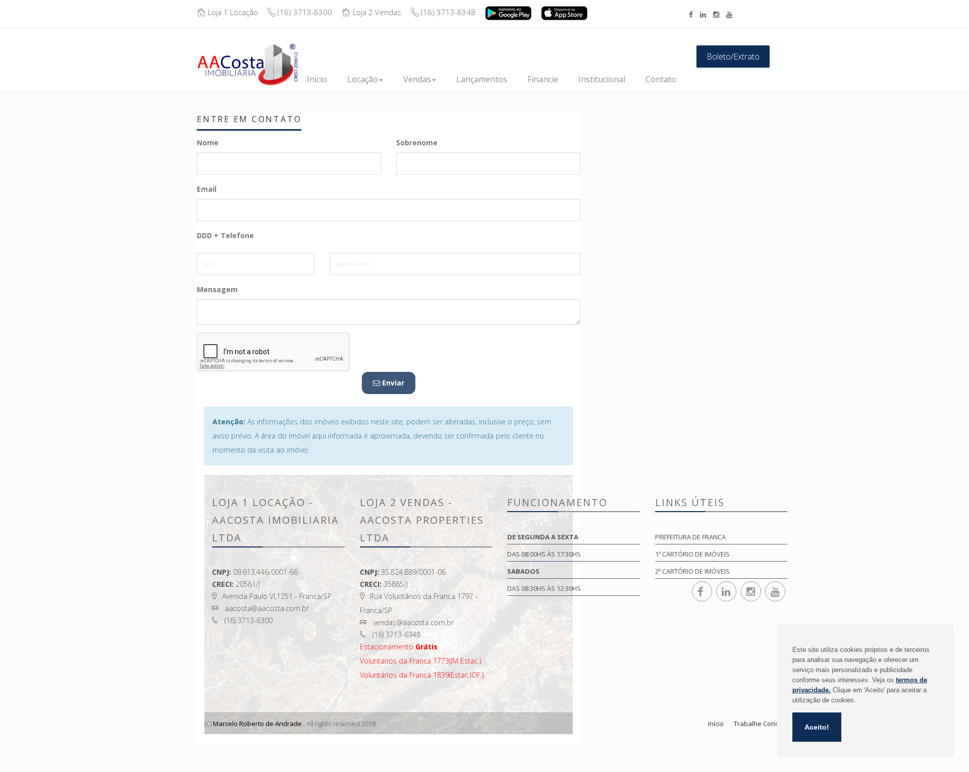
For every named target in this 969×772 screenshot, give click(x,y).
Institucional (601, 79)
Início (716, 723)
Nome (208, 142)
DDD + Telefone (225, 235)
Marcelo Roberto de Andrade (257, 723)
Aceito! (816, 727)
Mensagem (217, 289)
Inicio (317, 79)
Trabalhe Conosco (762, 723)
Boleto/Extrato (733, 56)
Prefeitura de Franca (690, 536)
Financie (542, 79)
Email (207, 189)
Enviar (392, 383)
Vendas (417, 79)
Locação (362, 79)
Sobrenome (417, 142)
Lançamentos (481, 79)
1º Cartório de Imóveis (692, 554)
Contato (660, 79)
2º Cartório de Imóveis (692, 571)
